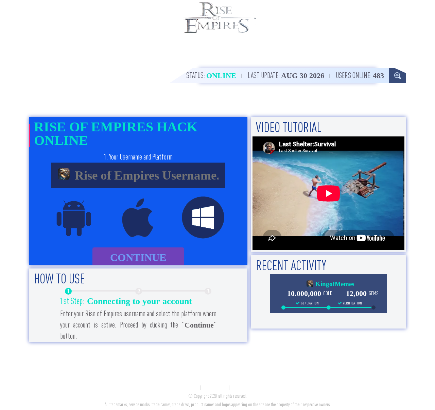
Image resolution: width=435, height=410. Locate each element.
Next (229, 319)
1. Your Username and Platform (138, 156)
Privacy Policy (242, 388)
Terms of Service (215, 388)
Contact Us (191, 388)
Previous (47, 319)
